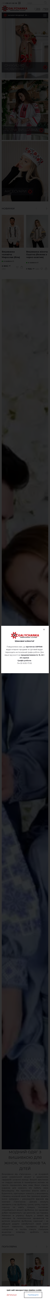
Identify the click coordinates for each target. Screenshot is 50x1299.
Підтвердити (33, 1295)
